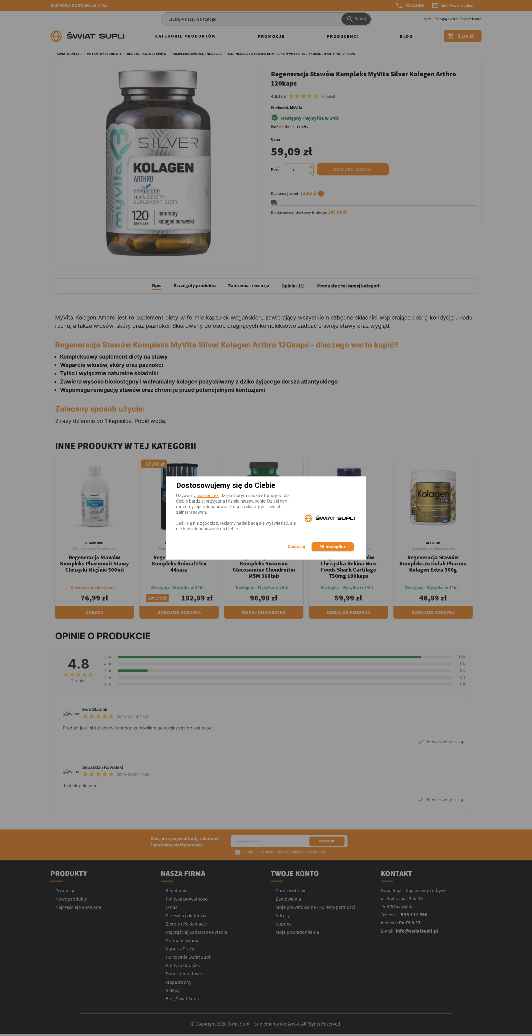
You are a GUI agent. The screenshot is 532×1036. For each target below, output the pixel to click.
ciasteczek (207, 495)
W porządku (332, 546)
